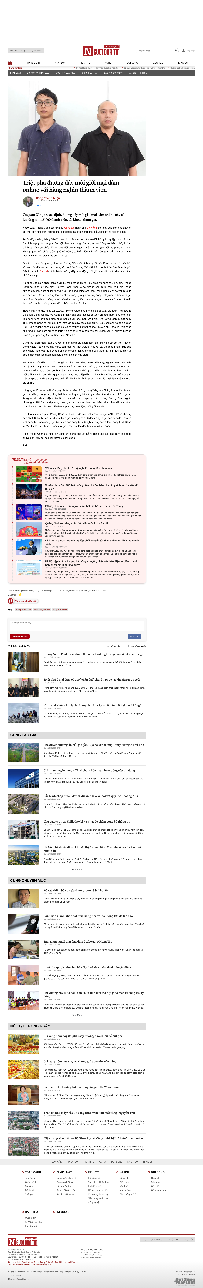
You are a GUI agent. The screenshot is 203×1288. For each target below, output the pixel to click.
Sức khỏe (156, 1182)
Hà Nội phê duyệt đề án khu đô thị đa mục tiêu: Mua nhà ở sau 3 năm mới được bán (92, 849)
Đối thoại (29, 1190)
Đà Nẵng (92, 227)
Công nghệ (93, 1202)
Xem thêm (77, 869)
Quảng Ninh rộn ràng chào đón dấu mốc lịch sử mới (76, 523)
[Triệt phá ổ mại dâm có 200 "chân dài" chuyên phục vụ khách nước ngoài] (23, 687)
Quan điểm (30, 1218)
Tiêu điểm (30, 1178)
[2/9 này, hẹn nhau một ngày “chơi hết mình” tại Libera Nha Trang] (29, 512)
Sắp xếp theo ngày (138, 646)
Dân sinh (124, 1178)
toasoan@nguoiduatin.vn (20, 1279)
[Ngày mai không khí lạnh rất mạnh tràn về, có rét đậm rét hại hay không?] (23, 713)
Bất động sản (94, 1178)
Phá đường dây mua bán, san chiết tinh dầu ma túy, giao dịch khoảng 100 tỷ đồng (94, 994)
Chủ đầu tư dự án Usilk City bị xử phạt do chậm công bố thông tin (87, 821)
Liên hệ (13, 50)
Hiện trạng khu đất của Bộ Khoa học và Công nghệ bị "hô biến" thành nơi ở (93, 1138)
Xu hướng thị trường (98, 1194)
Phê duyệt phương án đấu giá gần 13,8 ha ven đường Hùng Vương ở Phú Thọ (94, 745)
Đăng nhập (134, 636)
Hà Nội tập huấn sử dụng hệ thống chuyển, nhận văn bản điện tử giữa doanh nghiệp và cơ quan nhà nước (91, 563)
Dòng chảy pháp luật (38, 73)
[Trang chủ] (101, 50)
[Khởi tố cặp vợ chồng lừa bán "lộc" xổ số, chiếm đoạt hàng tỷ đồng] (23, 975)
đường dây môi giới (23, 610)
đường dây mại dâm (42, 610)
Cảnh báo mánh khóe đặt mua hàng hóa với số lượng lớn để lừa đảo (88, 916)
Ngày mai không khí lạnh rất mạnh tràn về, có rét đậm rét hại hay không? (92, 705)
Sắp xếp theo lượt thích (116, 646)
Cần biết (155, 1186)
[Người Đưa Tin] (62, 1241)
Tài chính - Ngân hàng (99, 1182)
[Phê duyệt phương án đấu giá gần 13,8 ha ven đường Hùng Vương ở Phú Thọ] (23, 752)
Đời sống (132, 63)
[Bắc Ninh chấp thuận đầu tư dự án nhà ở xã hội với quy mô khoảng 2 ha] (23, 804)
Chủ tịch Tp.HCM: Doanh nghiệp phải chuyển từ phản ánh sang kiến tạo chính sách (92, 542)
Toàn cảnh (33, 63)
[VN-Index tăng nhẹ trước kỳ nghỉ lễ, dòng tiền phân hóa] (29, 474)
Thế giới (29, 1194)
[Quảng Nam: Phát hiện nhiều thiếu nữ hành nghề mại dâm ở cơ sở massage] (23, 662)
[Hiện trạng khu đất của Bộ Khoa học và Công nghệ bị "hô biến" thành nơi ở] (23, 1146)
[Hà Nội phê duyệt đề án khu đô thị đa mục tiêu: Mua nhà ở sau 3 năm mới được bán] (23, 855)
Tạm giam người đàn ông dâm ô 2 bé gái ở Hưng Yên (78, 941)
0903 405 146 (15, 1275)
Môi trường (125, 1190)
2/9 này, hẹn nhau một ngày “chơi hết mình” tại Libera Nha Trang (84, 506)
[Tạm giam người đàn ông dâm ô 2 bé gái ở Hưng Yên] (23, 949)
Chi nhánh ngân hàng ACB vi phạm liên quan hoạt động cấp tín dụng (89, 770)
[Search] (176, 50)
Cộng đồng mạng (159, 1190)
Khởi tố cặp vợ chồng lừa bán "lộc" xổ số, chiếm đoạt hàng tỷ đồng (87, 967)
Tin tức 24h (173, 1239)
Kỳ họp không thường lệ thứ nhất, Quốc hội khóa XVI (79, 68)
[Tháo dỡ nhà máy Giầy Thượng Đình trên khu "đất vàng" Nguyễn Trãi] (23, 1120)
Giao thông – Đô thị (129, 1194)
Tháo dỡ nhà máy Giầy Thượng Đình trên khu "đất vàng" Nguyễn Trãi (89, 1113)
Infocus (183, 63)
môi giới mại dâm (60, 610)
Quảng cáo (36, 50)
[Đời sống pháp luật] (164, 1282)
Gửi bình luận (20, 636)
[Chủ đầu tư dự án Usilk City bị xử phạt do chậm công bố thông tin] (23, 829)
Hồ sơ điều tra (89, 73)
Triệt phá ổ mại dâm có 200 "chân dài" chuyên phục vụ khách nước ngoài (92, 679)
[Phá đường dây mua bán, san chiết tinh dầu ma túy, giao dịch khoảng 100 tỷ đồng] (23, 1000)
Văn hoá (124, 1186)
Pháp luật (60, 63)
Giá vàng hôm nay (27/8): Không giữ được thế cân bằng (80, 1061)
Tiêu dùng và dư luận (98, 1198)
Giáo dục (124, 1182)
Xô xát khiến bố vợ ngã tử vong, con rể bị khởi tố (76, 890)
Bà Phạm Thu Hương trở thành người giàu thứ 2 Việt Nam (82, 1087)
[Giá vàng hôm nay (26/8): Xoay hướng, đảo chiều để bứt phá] (23, 1044)
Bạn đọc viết (31, 1226)
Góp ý (24, 50)
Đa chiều (158, 63)
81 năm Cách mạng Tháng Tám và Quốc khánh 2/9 (126, 68)
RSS (144, 1239)
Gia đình (155, 1178)
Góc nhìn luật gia (65, 73)
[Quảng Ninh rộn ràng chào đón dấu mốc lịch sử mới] (29, 529)
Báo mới (188, 1239)
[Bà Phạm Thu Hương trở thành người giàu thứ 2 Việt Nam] (23, 1095)
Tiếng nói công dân (113, 73)
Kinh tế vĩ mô (94, 1186)
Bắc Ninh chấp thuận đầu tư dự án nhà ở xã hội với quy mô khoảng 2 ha (91, 796)
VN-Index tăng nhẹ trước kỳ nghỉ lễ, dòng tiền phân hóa (78, 468)
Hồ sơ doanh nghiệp (98, 1190)
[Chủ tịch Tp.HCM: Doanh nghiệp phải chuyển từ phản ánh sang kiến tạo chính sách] (29, 547)
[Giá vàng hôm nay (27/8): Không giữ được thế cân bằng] (23, 1069)
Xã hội (108, 63)
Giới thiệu (156, 1239)
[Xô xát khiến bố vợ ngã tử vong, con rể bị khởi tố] (23, 898)
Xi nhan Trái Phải (33, 1222)
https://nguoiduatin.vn (16, 1249)
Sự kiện (29, 1186)
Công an (69, 227)
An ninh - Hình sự (138, 73)
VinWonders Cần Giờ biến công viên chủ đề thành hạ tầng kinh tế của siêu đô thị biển (91, 487)
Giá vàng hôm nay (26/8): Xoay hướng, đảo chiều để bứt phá (83, 1036)
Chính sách (30, 1182)
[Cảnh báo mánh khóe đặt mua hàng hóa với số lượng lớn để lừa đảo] (23, 924)
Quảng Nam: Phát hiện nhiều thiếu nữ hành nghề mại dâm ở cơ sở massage (93, 654)
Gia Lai (44, 271)
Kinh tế (85, 63)
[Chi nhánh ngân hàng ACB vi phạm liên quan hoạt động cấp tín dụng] (23, 778)
